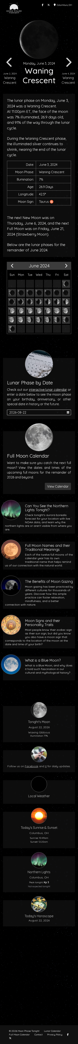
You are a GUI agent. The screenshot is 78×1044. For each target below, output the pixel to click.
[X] (48, 5)
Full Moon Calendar (19, 1034)
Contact (38, 1034)
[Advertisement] (39, 978)
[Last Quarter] (57, 320)
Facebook (31, 766)
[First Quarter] (48, 302)
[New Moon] (48, 293)
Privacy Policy (54, 1034)
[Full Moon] (57, 311)
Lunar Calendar (52, 1030)
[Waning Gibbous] (66, 311)
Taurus (44, 202)
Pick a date (68, 412)
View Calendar (58, 486)
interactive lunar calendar (48, 390)
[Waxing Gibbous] (66, 302)
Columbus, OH (64, 4)
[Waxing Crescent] (57, 293)
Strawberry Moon (32, 234)
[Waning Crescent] (66, 284)
